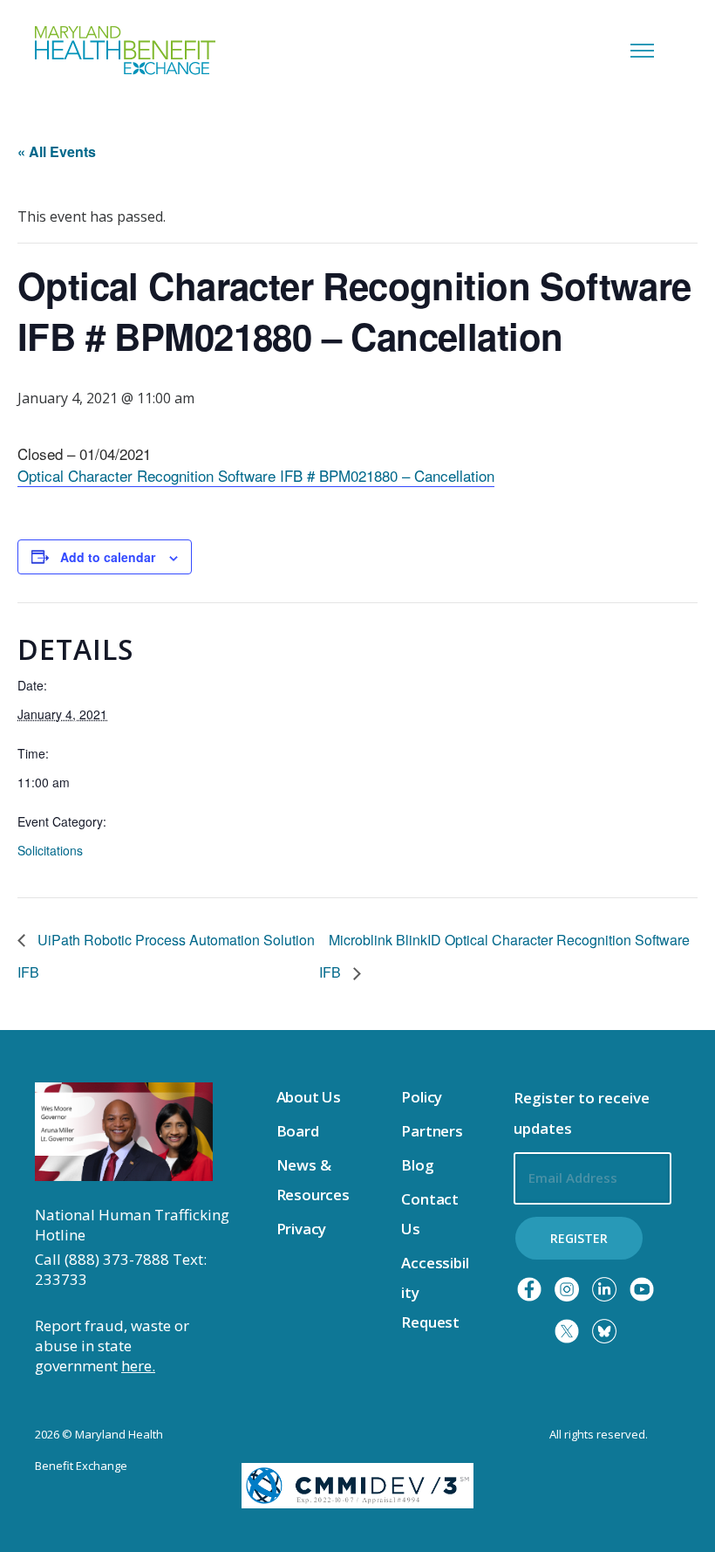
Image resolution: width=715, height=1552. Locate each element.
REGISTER (579, 1238)
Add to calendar (107, 557)
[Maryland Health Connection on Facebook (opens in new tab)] (529, 1289)
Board (297, 1131)
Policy (421, 1097)
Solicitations (50, 850)
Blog (417, 1165)
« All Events (56, 151)
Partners (432, 1131)
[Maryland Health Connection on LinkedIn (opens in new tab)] (604, 1289)
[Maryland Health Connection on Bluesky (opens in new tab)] (604, 1331)
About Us (309, 1097)
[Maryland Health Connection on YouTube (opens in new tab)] (642, 1289)
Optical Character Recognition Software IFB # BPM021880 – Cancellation (255, 475)
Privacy (301, 1229)
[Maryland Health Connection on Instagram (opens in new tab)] (567, 1289)
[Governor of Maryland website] (124, 1130)
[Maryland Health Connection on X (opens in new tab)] (567, 1331)
